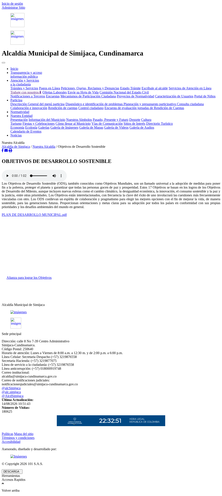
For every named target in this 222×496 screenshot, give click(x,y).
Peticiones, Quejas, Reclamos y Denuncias (90, 88)
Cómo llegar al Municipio (73, 123)
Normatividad (19, 112)
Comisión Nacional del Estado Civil (124, 92)
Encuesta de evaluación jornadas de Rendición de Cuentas (144, 108)
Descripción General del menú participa (37, 104)
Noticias (16, 135)
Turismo (16, 123)
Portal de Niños (204, 96)
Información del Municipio (47, 120)
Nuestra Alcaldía (44, 146)
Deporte (134, 120)
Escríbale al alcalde (155, 88)
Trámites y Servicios (24, 88)
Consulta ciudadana (190, 104)
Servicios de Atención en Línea (190, 88)
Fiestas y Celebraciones (39, 123)
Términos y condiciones (18, 438)
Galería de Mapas (91, 127)
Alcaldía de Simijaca (16, 146)
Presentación (19, 120)
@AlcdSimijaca (12, 396)
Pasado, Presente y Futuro (110, 120)
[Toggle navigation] (3, 62)
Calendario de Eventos (25, 131)
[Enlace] (111, 20)
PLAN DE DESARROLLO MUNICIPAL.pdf (34, 215)
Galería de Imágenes (64, 127)
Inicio (14, 69)
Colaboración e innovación (28, 108)
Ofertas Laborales (54, 92)
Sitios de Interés (134, 123)
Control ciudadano (91, 108)
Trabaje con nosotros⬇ (26, 92)
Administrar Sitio (13, 7)
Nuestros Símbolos (79, 120)
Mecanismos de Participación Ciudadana (88, 96)
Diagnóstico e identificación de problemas (94, 104)
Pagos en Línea (49, 88)
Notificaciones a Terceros (27, 96)
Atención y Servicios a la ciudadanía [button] (24, 82)
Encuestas (53, 96)
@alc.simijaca (11, 392)
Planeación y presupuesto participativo (150, 104)
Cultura (146, 120)
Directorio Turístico (159, 123)
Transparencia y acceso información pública (26, 74)
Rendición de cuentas (62, 108)
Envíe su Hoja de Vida (83, 92)
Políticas (7, 434)
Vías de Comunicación (107, 123)
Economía (17, 127)
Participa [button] (16, 100)
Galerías (43, 127)
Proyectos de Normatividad (135, 96)
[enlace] (111, 312)
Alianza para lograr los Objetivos (29, 277)
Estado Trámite (130, 88)
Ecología (31, 127)
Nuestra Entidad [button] (21, 116)
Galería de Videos (116, 127)
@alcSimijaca (11, 388)
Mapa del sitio (23, 434)
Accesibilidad (11, 441)
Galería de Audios (141, 127)
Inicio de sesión (12, 3)
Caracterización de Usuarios (174, 96)
